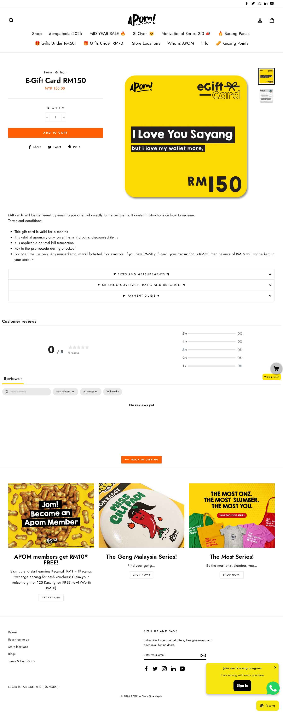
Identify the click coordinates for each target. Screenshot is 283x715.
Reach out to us (18, 639)
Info (205, 43)
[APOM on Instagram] (164, 668)
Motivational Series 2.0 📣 (186, 34)
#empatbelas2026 (65, 34)
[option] (186, 137)
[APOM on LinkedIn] (173, 668)
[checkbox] (112, 391)
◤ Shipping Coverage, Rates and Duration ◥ (141, 285)
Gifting (60, 72)
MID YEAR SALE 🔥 (107, 34)
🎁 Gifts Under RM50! (55, 43)
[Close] (275, 668)
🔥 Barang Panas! (234, 34)
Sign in (242, 685)
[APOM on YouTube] (182, 668)
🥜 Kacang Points (232, 43)
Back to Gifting (144, 459)
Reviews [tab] (13, 379)
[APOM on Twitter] (155, 668)
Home (48, 72)
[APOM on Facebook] (146, 668)
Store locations (18, 647)
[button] (212, 333)
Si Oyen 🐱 (143, 34)
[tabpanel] (141, 419)
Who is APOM (181, 43)
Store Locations (146, 43)
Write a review (271, 377)
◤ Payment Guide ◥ (141, 295)
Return (12, 632)
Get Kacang (51, 597)
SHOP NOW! (141, 574)
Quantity (55, 108)
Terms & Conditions (21, 661)
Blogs (12, 654)
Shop (37, 34)
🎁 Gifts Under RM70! (104, 43)
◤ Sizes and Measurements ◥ (141, 274)
